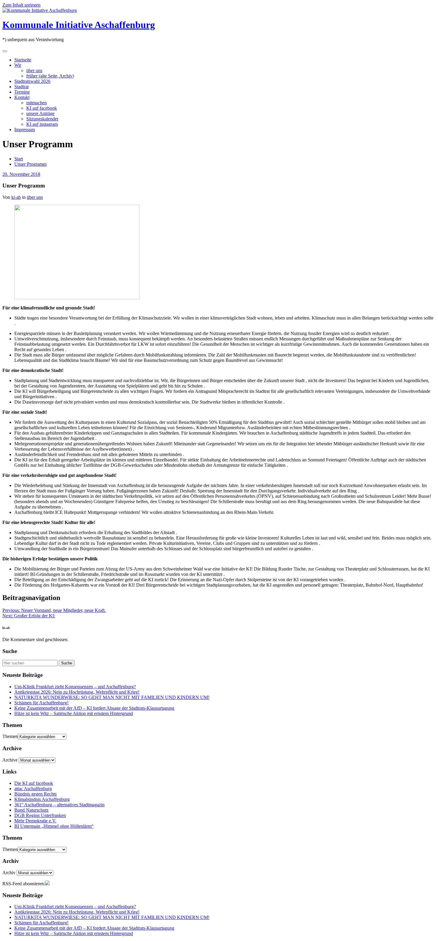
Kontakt (21, 97)
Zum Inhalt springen (21, 4)
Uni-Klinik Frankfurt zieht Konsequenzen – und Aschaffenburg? (75, 686)
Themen (10, 736)
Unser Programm (30, 164)
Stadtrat (21, 86)
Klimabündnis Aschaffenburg (42, 799)
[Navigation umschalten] (4, 51)
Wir (17, 65)
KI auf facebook (41, 108)
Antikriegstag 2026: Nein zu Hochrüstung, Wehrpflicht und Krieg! (76, 691)
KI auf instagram (42, 124)
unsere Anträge (40, 113)
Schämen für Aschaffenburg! (41, 702)
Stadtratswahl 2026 (32, 81)
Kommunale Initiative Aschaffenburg (78, 24)
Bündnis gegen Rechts (35, 793)
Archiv (8, 872)
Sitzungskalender (42, 118)
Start (18, 158)
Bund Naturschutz (31, 810)
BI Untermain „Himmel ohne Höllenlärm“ (54, 826)
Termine (22, 91)
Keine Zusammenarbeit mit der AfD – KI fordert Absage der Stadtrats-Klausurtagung (94, 708)
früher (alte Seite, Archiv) (50, 75)
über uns (34, 70)
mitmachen (36, 102)
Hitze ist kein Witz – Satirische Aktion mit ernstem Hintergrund (73, 713)
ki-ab (16, 197)
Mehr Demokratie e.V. (35, 820)
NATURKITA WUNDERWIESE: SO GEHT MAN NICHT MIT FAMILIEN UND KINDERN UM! (111, 697)
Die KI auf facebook (33, 783)
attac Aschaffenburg (33, 788)
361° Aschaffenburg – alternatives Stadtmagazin (59, 804)
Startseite (22, 59)
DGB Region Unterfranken (40, 815)
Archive (10, 759)
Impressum (24, 129)
